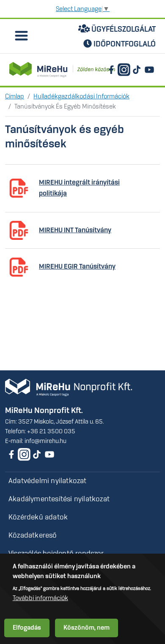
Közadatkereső (32, 535)
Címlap (14, 96)
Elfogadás (27, 628)
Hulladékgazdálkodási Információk (81, 96)
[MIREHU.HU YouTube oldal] (149, 69)
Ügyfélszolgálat (123, 29)
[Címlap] (62, 69)
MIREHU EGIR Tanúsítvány (77, 266)
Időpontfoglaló (124, 44)
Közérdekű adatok (38, 517)
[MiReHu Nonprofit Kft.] (68, 387)
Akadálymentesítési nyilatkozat (59, 499)
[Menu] (21, 37)
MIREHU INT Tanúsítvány (75, 230)
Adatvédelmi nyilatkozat (47, 481)
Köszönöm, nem (86, 628)
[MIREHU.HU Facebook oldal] (111, 69)
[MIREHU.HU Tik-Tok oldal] (136, 69)
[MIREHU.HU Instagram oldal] (124, 69)
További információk (40, 598)
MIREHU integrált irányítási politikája (79, 188)
